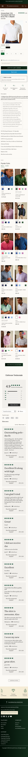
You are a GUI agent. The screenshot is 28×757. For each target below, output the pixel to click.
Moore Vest (18, 227)
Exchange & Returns (5, 736)
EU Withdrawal (4, 742)
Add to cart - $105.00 (14, 68)
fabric (12, 418)
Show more (5, 421)
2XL (21, 53)
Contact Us (3, 743)
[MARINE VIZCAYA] (3, 285)
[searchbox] (8, 411)
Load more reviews (14, 680)
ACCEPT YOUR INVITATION (9, 712)
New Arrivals (4, 722)
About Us (17, 722)
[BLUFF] (9, 253)
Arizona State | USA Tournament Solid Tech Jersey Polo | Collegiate (8, 15)
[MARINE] (9, 189)
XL (16, 53)
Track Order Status (5, 734)
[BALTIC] (3, 189)
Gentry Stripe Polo (20, 322)
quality (7, 418)
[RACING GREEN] (12, 285)
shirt (17, 418)
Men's (2, 166)
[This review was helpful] (19, 457)
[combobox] (20, 424)
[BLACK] (8, 47)
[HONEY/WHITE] (12, 351)
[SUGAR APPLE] (12, 189)
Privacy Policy (18, 726)
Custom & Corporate (5, 740)
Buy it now (14, 72)
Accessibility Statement (20, 728)
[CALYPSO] (19, 189)
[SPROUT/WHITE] (9, 351)
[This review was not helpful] (22, 457)
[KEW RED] (3, 351)
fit (3, 418)
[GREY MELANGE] (19, 222)
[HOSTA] (16, 189)
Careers (16, 724)
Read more (11, 450)
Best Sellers (3, 724)
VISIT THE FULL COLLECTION (14, 364)
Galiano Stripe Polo (7, 227)
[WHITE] (3, 47)
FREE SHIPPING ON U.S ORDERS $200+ (14, 1)
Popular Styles (5, 163)
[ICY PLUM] (25, 189)
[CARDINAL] (22, 351)
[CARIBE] (19, 317)
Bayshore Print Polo (20, 257)
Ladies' (7, 166)
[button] (26, 6)
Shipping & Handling (5, 738)
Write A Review (14, 405)
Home (2, 10)
